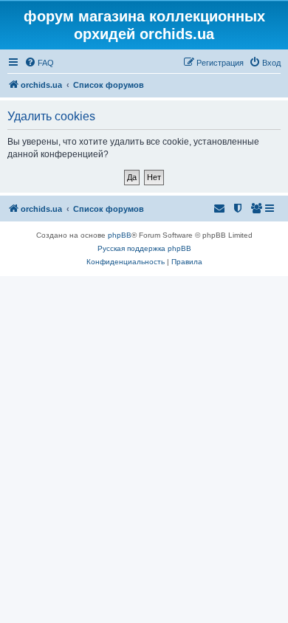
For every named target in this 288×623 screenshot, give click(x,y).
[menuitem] (39, 63)
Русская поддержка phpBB (144, 248)
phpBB (119, 235)
